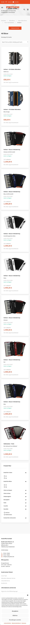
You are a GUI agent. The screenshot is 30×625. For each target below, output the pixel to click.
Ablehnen (15, 615)
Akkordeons (12, 20)
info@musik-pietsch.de (8, 556)
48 (6, 487)
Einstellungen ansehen (15, 619)
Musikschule (4, 583)
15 (6, 485)
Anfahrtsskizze (4, 550)
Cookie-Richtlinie (7, 623)
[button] (27, 595)
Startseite (3, 20)
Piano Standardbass (9, 22)
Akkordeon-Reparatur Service (8, 578)
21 (6, 476)
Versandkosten (14, 82)
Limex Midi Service (5, 580)
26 (6, 478)
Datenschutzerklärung (16, 623)
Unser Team (4, 576)
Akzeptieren (15, 611)
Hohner (8, 512)
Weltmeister (9, 514)
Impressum (24, 623)
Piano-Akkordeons (22, 20)
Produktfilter (15, 28)
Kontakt (2, 2)
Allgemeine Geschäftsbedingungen (9, 591)
